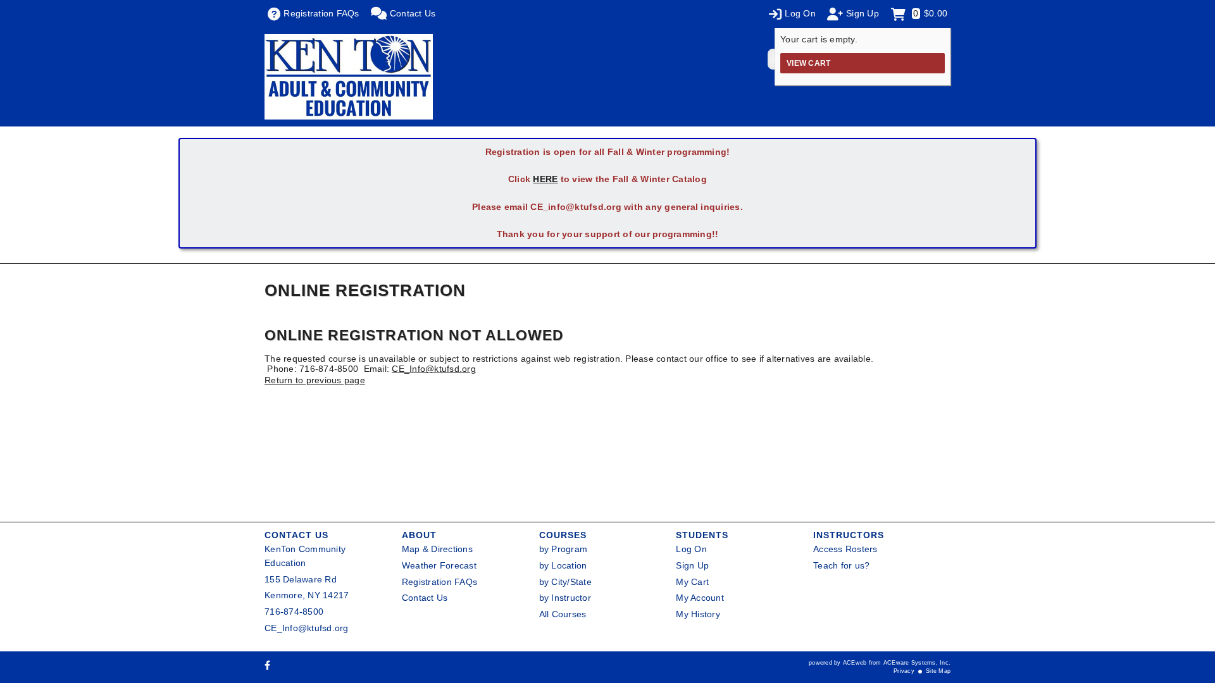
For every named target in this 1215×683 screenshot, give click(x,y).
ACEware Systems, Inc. (916, 663)
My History (698, 614)
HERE (545, 179)
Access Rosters (845, 549)
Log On (691, 549)
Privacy (904, 671)
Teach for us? (841, 565)
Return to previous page (315, 380)
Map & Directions (437, 549)
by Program (563, 549)
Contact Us (425, 598)
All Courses (563, 614)
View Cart (808, 63)
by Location (563, 565)
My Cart (692, 582)
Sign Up (692, 565)
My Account (700, 598)
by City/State (565, 582)
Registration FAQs (439, 582)
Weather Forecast (439, 565)
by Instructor (565, 598)
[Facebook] (267, 665)
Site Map (938, 671)
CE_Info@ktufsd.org (434, 369)
